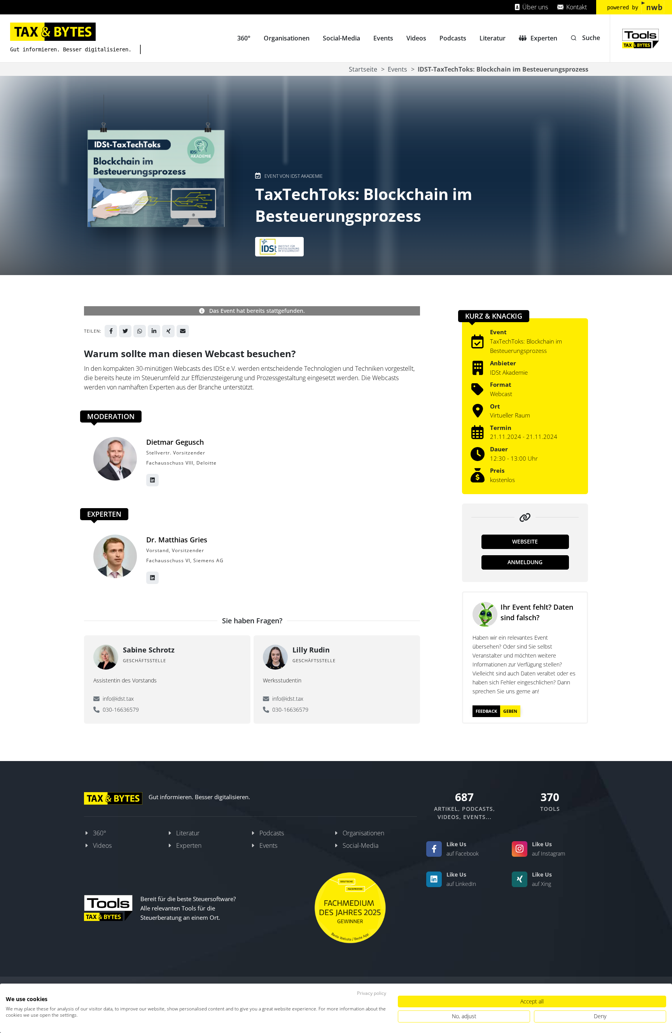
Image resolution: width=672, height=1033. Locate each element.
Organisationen (363, 833)
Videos (102, 845)
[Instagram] (519, 849)
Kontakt (576, 7)
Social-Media (360, 845)
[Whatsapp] (139, 331)
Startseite (363, 69)
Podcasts (271, 833)
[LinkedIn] (434, 879)
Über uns (534, 7)
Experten (188, 845)
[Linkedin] (154, 331)
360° (99, 833)
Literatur (188, 833)
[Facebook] (111, 331)
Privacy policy (371, 993)
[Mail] (183, 331)
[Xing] (168, 331)
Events (397, 69)
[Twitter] (125, 331)
